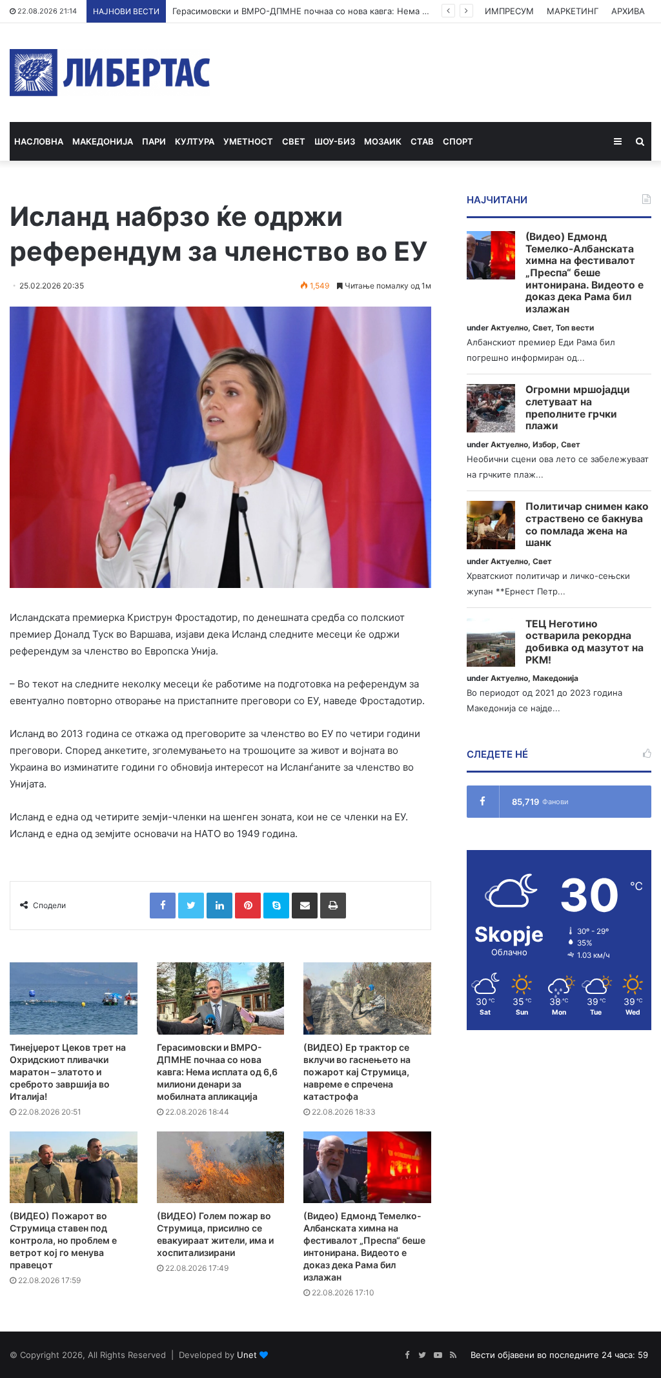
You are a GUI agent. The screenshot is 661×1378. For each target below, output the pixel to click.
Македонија (102, 141)
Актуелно (509, 327)
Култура (194, 141)
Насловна (38, 141)
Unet (247, 1355)
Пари (154, 141)
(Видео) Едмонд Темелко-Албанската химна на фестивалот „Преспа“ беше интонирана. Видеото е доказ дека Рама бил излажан (584, 273)
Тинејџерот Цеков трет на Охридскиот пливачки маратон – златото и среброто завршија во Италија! (68, 1072)
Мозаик (383, 141)
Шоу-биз (334, 141)
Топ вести (575, 327)
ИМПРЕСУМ (509, 11)
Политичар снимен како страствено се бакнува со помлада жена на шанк (587, 525)
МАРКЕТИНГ (572, 11)
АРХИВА (628, 11)
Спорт (458, 141)
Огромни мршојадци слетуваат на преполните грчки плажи (577, 408)
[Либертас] (110, 72)
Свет (293, 141)
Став (422, 141)
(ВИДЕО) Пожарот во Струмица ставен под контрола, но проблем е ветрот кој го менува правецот (63, 1240)
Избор (544, 444)
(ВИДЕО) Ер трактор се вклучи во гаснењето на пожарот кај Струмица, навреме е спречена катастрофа (357, 1072)
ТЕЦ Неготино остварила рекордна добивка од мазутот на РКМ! (584, 642)
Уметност (248, 141)
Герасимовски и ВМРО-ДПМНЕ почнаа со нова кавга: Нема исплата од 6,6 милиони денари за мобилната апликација (217, 1072)
